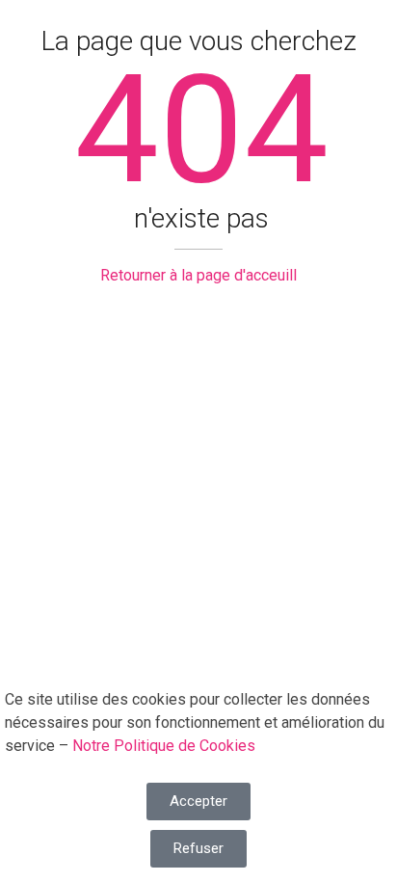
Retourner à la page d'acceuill (198, 275)
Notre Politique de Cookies (163, 745)
